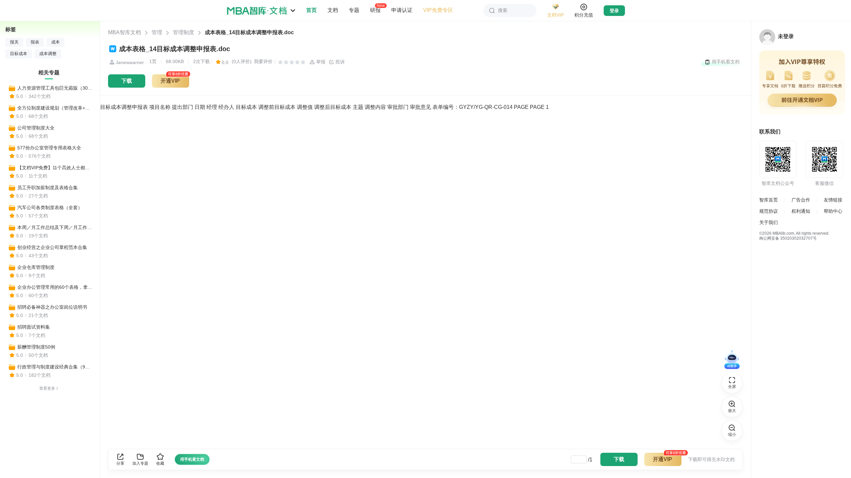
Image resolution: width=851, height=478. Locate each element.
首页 (311, 10)
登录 (614, 10)
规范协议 (768, 211)
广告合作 (800, 199)
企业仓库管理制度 (36, 267)
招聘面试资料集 (33, 327)
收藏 (160, 463)
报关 (14, 42)
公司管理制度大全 (36, 127)
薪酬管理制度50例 (36, 347)
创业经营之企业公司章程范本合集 (52, 247)
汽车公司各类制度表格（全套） (49, 207)
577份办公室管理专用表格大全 (49, 147)
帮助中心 (833, 211)
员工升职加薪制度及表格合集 (47, 187)
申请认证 (402, 10)
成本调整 (48, 53)
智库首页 (768, 199)
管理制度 (183, 32)
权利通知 (800, 211)
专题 (354, 10)
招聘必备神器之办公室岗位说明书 (52, 307)
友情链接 (833, 199)
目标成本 (18, 53)
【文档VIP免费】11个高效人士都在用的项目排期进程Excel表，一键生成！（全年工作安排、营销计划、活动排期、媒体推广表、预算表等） (55, 167)
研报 (375, 10)
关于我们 (768, 222)
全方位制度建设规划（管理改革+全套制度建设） (55, 108)
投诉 (339, 61)
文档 (332, 10)
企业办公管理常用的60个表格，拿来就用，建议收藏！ (55, 287)
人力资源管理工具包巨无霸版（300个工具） (55, 88)
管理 (157, 32)
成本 (55, 42)
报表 (35, 42)
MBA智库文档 (124, 32)
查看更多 (47, 388)
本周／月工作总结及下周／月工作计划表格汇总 (55, 227)
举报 (320, 61)
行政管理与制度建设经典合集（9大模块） (55, 366)
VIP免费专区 (438, 10)
